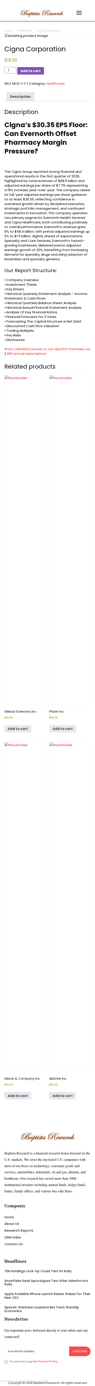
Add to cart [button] (18, 728)
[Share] (71, 5)
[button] (70, 13)
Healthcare (24, 30)
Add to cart (31, 71)
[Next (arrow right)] (87, 693)
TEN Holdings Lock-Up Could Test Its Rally (38, 1271)
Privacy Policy (48, 1361)
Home (8, 30)
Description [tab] (20, 96)
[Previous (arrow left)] (7, 693)
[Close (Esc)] (80, 5)
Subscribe (79, 1351)
